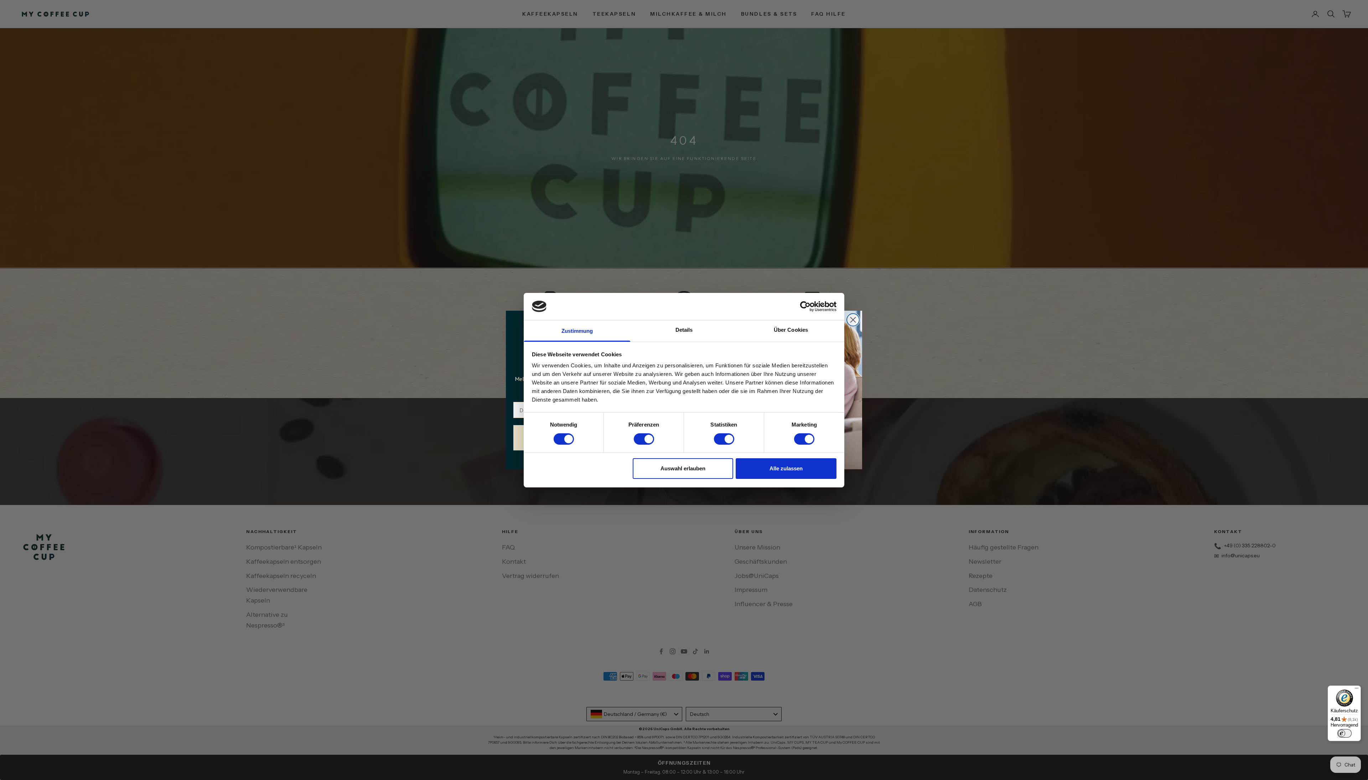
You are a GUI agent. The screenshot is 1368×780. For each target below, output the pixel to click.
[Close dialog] (853, 320)
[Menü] (1356, 690)
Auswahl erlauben (682, 468)
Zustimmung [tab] (577, 331)
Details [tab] (684, 330)
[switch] (644, 439)
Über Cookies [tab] (791, 330)
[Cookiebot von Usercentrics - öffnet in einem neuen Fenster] (805, 306)
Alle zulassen (786, 468)
